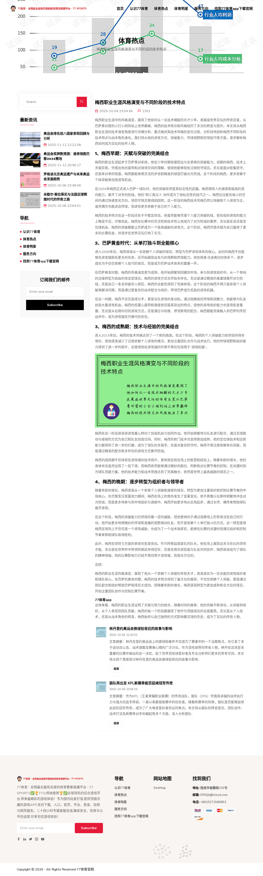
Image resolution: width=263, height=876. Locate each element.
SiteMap (159, 788)
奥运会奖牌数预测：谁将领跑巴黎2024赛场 (67, 156)
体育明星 (181, 8)
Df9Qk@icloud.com (214, 795)
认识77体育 (139, 8)
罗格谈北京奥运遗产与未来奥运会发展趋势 (67, 176)
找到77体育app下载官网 (234, 8)
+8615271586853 (213, 802)
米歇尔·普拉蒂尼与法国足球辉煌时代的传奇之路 (65, 196)
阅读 (116, 669)
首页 (120, 8)
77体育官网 (85, 869)
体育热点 (161, 8)
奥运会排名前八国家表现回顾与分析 (67, 136)
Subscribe (55, 305)
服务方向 (201, 8)
